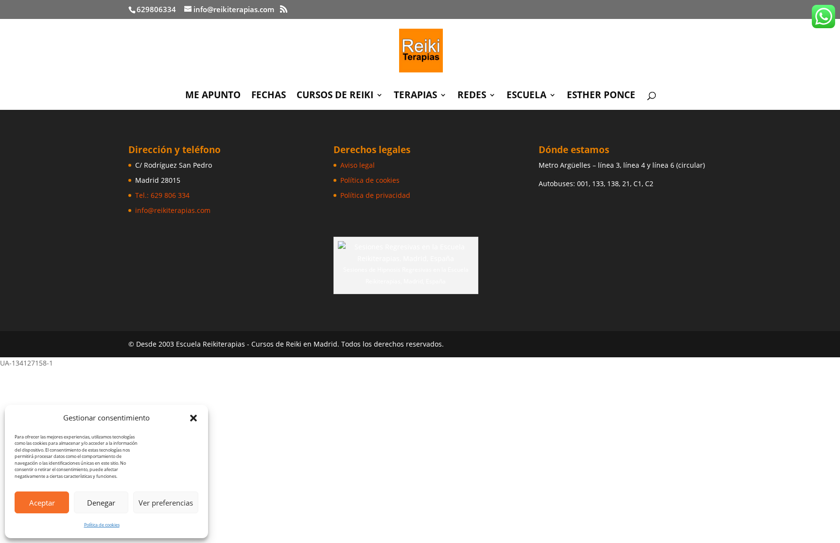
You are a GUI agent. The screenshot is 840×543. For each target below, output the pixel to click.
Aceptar (42, 503)
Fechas (268, 96)
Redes (471, 96)
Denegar (101, 503)
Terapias (415, 96)
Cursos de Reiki (335, 96)
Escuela (526, 96)
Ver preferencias (166, 503)
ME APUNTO (213, 96)
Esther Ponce (601, 96)
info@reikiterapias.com (172, 210)
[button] (193, 418)
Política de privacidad (375, 195)
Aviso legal (357, 165)
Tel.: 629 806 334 (162, 195)
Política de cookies (102, 525)
